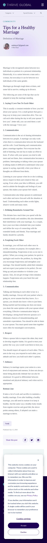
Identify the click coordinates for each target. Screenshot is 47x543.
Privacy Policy (32, 495)
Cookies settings (23, 519)
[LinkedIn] (38, 440)
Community (9, 21)
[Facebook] (25, 440)
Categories (8, 13)
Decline (23, 532)
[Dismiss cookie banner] (38, 460)
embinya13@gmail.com (20, 45)
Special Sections (28, 13)
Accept (23, 525)
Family (7, 423)
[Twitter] (31, 440)
